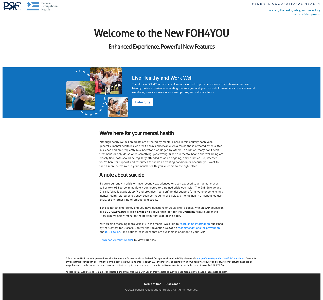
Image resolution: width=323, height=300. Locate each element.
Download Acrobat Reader (116, 240)
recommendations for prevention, (199, 227)
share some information (195, 223)
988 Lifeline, (113, 232)
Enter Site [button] (143, 102)
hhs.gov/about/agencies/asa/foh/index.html (220, 258)
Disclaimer (173, 284)
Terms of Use (152, 284)
